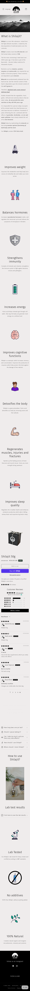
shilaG (9, 985)
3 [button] (15, 692)
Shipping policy (20, 988)
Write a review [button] (15, 610)
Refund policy (15, 985)
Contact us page (15, 976)
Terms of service (11, 988)
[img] (5, 621)
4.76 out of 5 (19, 593)
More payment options (15, 574)
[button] (3, 9)
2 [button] (12, 692)
